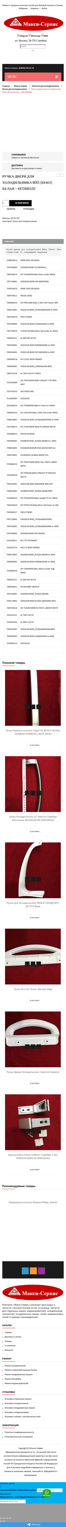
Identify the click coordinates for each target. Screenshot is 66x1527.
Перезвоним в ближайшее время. (18, 1490)
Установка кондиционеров (17, 1412)
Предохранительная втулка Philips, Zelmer (33, 1202)
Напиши (36, 1524)
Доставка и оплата (13, 1337)
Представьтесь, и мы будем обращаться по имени (23, 1497)
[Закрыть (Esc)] (1, 1518)
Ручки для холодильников (14, 89)
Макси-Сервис (20, 86)
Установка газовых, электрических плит (23, 1417)
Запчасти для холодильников (45, 86)
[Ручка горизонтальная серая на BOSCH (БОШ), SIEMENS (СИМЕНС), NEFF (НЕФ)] (33, 698)
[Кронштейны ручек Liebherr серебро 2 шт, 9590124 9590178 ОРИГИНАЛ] (33, 1122)
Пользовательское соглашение (19, 1437)
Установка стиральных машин (18, 1399)
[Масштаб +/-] (10, 1518)
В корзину (22, 203)
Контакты (9, 1350)
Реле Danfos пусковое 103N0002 (58, 175)
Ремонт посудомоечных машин (18, 1374)
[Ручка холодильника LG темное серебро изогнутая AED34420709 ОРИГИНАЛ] (33, 784)
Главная (6, 86)
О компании (10, 1346)
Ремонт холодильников (15, 1366)
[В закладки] (27, 707)
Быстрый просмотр (38, 707)
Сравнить (11, 209)
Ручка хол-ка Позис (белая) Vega (33, 989)
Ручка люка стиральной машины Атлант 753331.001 (62, 175)
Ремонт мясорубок (13, 1379)
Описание (9, 242)
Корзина (34, 8)
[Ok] (33, 1270)
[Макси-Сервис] (34, 23)
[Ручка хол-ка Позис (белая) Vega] (33, 956)
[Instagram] (41, 1270)
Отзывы (8, 1341)
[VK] (25, 1270)
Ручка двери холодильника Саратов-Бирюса (33, 1072)
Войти (44, 8)
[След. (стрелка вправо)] (4, 1521)
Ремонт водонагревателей (16, 1383)
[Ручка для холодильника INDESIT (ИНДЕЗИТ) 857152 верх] (33, 870)
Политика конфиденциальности (19, 1432)
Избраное (23, 8)
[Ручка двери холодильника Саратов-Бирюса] (33, 1039)
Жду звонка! (5, 1494)
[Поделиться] (4, 1518)
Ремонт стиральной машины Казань (21, 1370)
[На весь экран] (7, 1518)
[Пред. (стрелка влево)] (1, 1521)
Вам (14, 1490)
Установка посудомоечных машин (20, 1408)
